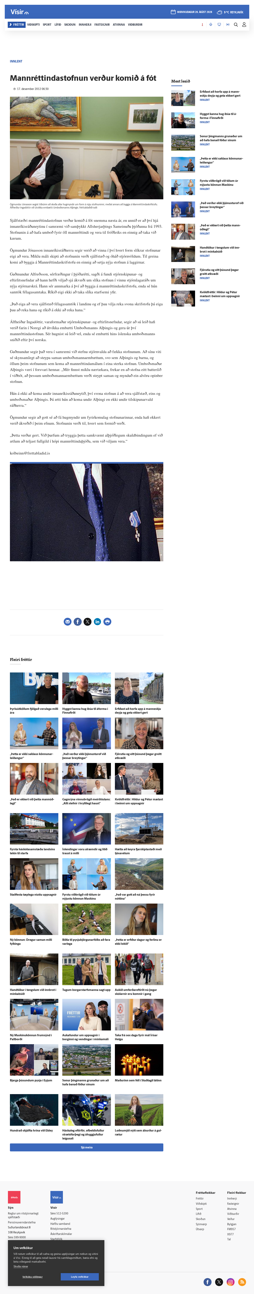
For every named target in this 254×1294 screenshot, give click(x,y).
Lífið (198, 1214)
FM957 (231, 1229)
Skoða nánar (20, 1266)
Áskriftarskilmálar (61, 1234)
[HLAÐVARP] (211, 25)
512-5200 (62, 1213)
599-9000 (20, 1237)
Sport (199, 1209)
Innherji (232, 1198)
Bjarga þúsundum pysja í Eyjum (31, 1080)
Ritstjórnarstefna (60, 1229)
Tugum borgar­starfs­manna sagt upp (86, 990)
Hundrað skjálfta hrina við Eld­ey (31, 1130)
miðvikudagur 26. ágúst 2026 (194, 12)
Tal (229, 1239)
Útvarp (200, 1229)
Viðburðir (233, 1214)
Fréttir (200, 1198)
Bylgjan (231, 1224)
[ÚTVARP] (228, 25)
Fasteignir (233, 1204)
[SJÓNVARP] (219, 25)
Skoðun (200, 1219)
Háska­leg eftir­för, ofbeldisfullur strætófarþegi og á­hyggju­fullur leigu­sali (83, 1134)
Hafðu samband (60, 1224)
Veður (231, 1219)
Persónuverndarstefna (22, 1222)
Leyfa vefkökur (80, 1277)
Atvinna (232, 1209)
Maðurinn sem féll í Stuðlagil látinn (138, 1080)
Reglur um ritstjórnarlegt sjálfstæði (23, 1215)
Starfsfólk (56, 1239)
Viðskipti (201, 1204)
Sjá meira (86, 1147)
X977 (230, 1234)
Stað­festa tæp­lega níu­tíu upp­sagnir (33, 894)
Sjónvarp (201, 1224)
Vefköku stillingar (32, 1277)
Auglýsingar (57, 1218)
